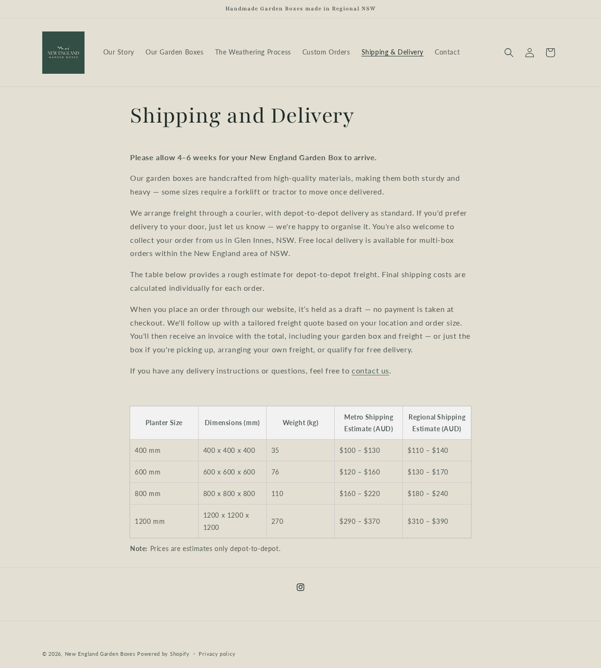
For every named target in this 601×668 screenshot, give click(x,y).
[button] (509, 52)
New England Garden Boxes (100, 654)
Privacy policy (217, 654)
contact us (370, 370)
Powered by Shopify (163, 654)
